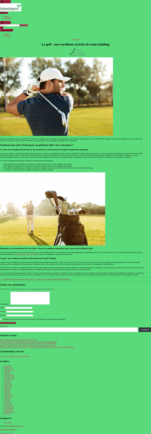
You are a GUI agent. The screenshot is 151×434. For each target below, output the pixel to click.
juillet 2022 (7, 397)
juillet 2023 (7, 388)
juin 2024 (7, 380)
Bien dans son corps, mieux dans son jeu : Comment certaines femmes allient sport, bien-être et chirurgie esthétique (37, 347)
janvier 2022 (8, 404)
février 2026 (8, 367)
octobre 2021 (8, 410)
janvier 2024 (8, 386)
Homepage (7, 18)
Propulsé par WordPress (8, 429)
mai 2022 (7, 401)
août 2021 (7, 414)
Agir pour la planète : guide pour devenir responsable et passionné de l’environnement (28, 343)
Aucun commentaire (78, 55)
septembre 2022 (9, 395)
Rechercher (3, 326)
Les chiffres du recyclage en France (17, 356)
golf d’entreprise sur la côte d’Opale (26, 254)
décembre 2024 (9, 375)
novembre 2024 (9, 377)
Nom (2, 308)
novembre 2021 (9, 408)
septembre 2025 (9, 369)
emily (2, 356)
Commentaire (5, 304)
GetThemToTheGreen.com (14, 426)
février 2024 (8, 384)
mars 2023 (7, 393)
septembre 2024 (9, 378)
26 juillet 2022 (78, 52)
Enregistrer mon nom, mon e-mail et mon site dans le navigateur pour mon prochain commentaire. (34, 319)
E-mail (3, 311)
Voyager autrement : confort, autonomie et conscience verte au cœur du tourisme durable (28, 341)
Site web (3, 315)
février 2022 (8, 403)
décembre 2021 (9, 406)
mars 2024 (7, 382)
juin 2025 (7, 373)
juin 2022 (7, 399)
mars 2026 (7, 366)
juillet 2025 (7, 371)
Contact (6, 16)
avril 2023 (7, 391)
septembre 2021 (9, 412)
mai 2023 (7, 390)
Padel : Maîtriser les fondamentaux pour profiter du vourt (18, 340)
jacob (80, 50)
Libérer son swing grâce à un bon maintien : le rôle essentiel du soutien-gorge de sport (28, 345)
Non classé (75, 39)
